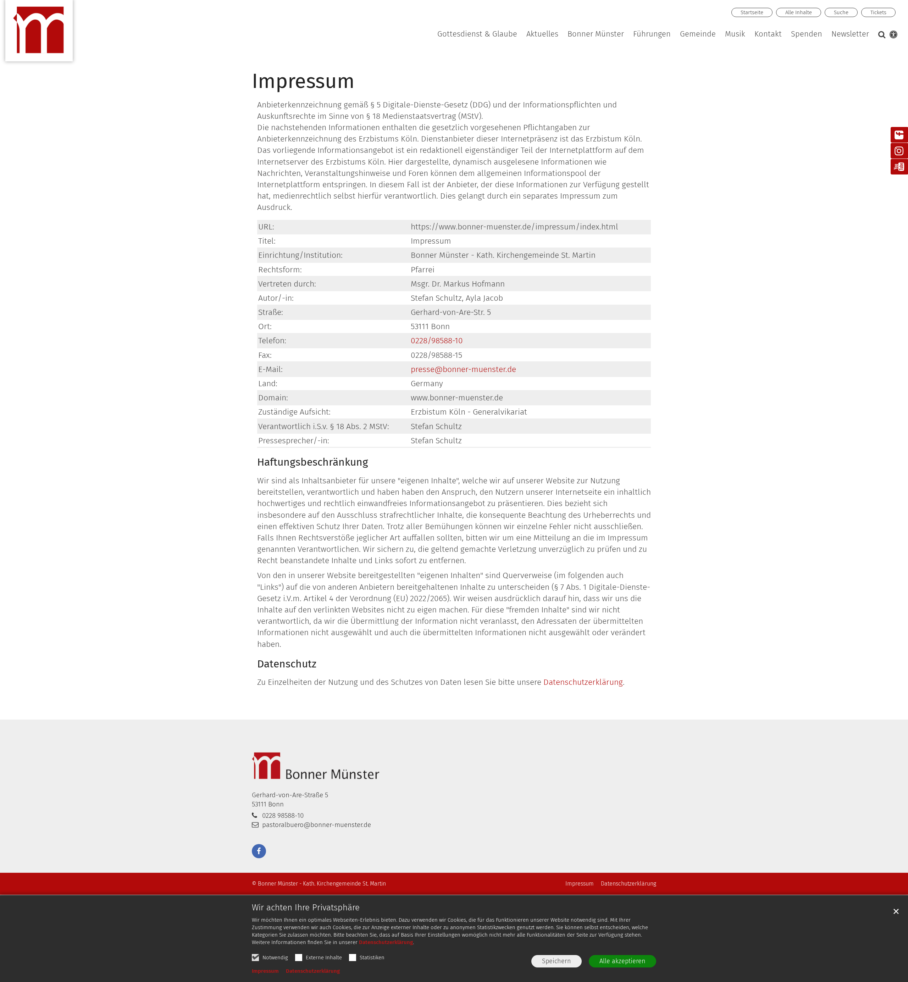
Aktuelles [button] (542, 34)
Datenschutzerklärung (386, 942)
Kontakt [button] (768, 34)
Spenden (806, 34)
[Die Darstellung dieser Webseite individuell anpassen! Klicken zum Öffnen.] (892, 35)
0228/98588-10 (437, 340)
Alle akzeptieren (622, 961)
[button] (735, 35)
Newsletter (850, 34)
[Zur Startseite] (39, 34)
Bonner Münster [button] (596, 34)
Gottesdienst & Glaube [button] (477, 34)
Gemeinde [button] (698, 34)
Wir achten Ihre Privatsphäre (306, 907)
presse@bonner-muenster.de (463, 369)
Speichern (556, 961)
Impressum (265, 971)
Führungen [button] (652, 34)
